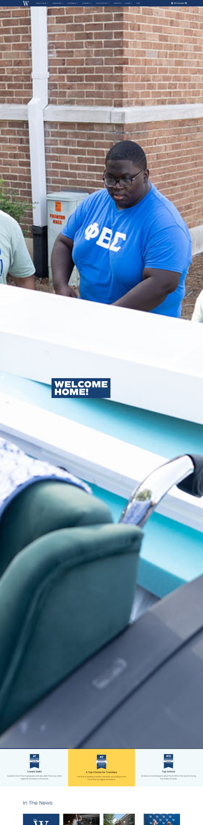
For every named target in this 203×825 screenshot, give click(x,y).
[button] (200, 378)
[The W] (26, 3)
